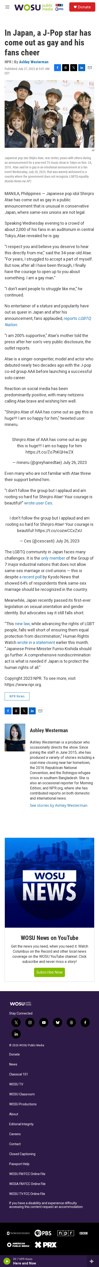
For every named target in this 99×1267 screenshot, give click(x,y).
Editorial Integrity (21, 1124)
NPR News (17, 696)
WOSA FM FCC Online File (27, 1184)
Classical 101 (18, 1074)
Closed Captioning (22, 1154)
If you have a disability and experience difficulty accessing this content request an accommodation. (46, 1205)
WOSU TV (16, 1084)
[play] (7, 1261)
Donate (84, 7)
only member (53, 558)
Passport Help (19, 1164)
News (13, 1064)
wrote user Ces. (38, 503)
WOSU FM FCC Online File (27, 1174)
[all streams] (93, 1261)
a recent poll (30, 576)
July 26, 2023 (75, 462)
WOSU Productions (23, 1104)
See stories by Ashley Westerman (58, 805)
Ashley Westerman (33, 62)
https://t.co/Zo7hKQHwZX (49, 452)
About (13, 1114)
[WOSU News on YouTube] (49, 883)
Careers (15, 1134)
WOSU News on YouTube (49, 937)
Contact (15, 1144)
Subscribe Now (49, 972)
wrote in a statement (36, 642)
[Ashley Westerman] (15, 737)
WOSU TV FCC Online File (27, 1194)
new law (22, 623)
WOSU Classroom (22, 1094)
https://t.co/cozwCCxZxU (58, 530)
